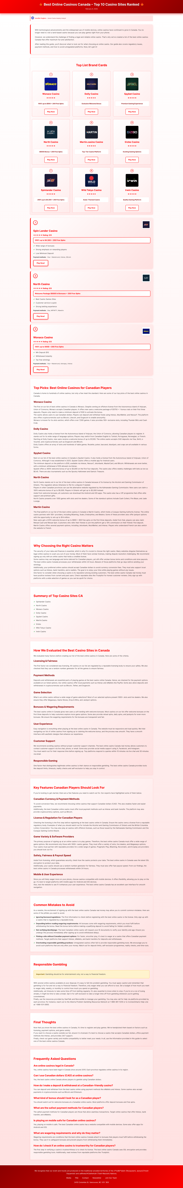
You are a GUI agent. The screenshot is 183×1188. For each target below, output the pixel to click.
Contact (85, 1178)
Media (68, 1178)
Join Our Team (111, 1178)
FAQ (76, 1178)
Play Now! (41, 263)
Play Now (51, 112)
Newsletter (97, 1178)
